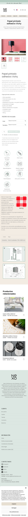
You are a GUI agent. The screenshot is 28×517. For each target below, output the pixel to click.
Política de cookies (6, 515)
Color (4, 121)
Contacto (3, 420)
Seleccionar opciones (23, 315)
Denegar (14, 508)
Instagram (5, 464)
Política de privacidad (15, 515)
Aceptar (14, 504)
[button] (26, 488)
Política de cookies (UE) (7, 449)
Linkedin (5, 472)
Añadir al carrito (14, 131)
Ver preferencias (14, 512)
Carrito (3, 414)
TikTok (4, 469)
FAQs (2, 438)
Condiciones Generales (7, 444)
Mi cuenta (3, 411)
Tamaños (5, 125)
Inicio (5, 27)
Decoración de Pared (12, 27)
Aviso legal (23, 515)
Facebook (5, 466)
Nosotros (3, 423)
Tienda (3, 417)
